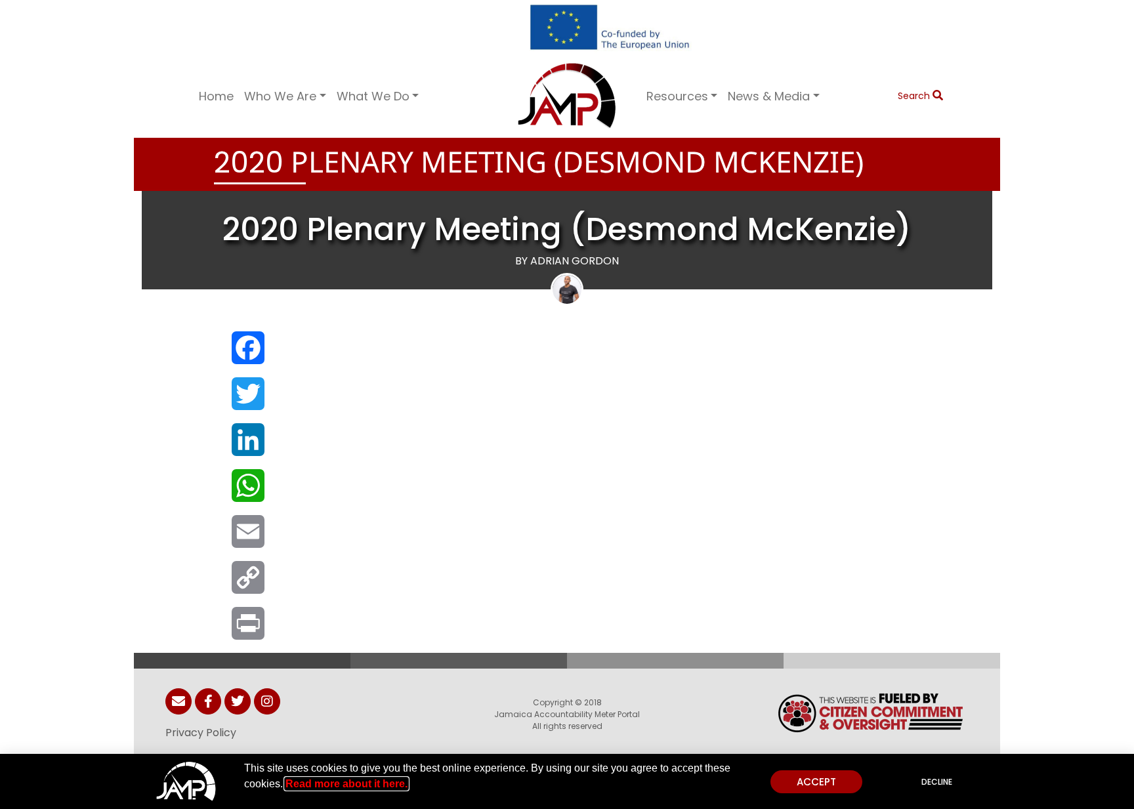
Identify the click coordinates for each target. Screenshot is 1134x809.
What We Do (373, 96)
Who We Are (280, 96)
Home (216, 96)
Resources (677, 96)
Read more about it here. (346, 783)
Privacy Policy (200, 732)
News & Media (769, 96)
